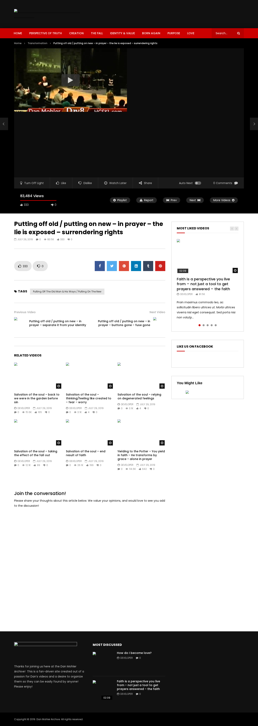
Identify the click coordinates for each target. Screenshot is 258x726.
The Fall (97, 33)
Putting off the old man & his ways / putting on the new (67, 291)
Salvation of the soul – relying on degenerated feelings (139, 396)
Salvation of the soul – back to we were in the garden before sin (36, 398)
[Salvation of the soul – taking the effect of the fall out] (38, 432)
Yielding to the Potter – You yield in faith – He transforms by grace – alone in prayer (141, 455)
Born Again (151, 33)
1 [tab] (200, 325)
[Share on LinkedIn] (136, 266)
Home (18, 33)
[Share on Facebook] (100, 266)
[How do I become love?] (103, 662)
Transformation (37, 43)
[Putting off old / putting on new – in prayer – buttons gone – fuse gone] (159, 323)
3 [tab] (208, 325)
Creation (76, 33)
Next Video (157, 312)
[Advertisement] (170, 13)
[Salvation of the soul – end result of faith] (90, 432)
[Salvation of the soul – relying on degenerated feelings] (141, 375)
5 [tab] (216, 325)
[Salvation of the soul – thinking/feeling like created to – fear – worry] (90, 375)
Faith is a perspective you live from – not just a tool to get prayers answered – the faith (203, 284)
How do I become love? (134, 653)
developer (24, 408)
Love (190, 33)
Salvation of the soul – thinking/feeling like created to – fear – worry (88, 398)
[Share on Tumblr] (148, 266)
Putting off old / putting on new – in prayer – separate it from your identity (57, 323)
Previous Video (25, 312)
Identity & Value (122, 33)
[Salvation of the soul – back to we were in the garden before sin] (38, 375)
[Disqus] (89, 562)
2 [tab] (204, 325)
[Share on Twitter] (112, 266)
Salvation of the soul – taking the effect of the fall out (35, 453)
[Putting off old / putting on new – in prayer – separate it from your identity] (4, 124)
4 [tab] (212, 325)
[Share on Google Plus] (124, 266)
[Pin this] (160, 266)
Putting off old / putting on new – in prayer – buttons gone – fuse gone (124, 323)
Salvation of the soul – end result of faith (85, 453)
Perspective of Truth (45, 33)
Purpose (173, 33)
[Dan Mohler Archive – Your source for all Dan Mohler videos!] (50, 14)
